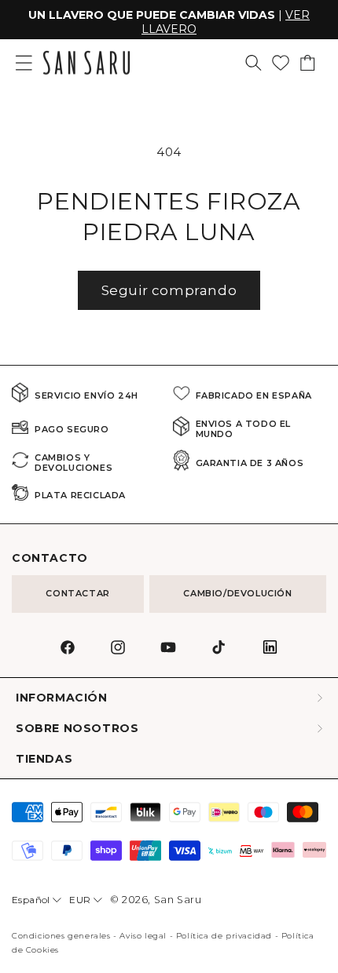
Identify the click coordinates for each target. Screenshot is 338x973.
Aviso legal (143, 936)
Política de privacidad (224, 936)
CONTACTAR (77, 593)
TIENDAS (44, 759)
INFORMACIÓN (62, 698)
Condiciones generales (61, 936)
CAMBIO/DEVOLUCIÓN (237, 593)
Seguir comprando (169, 290)
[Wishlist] (280, 63)
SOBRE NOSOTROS (77, 728)
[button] (253, 63)
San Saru (178, 900)
